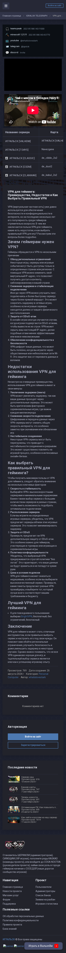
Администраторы (45, 891)
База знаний (10, 928)
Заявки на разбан (45, 899)
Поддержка (9, 903)
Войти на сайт (54, 5)
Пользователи (43, 887)
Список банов (43, 895)
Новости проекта (12, 891)
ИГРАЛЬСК (9, 939)
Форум (6, 899)
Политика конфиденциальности (21, 920)
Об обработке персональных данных (23, 916)
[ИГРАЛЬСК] (15, 846)
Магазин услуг (11, 895)
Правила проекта (12, 924)
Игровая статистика (47, 903)
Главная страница (12, 15)
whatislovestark (37, 677)
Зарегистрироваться (33, 745)
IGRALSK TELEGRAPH (36, 15)
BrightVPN (26, 616)
